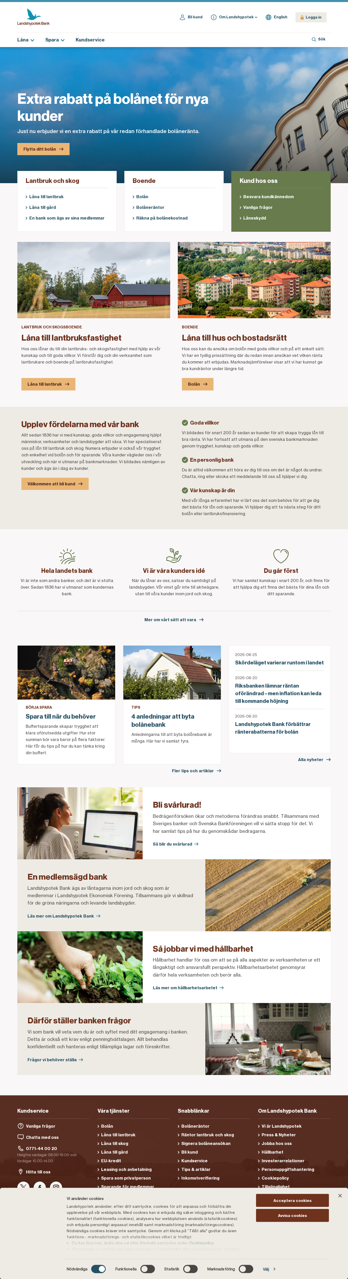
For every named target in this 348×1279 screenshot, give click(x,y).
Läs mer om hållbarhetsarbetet (185, 987)
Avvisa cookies (292, 1215)
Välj (266, 1269)
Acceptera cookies (292, 1200)
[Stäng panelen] (340, 1196)
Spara (52, 40)
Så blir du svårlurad (172, 844)
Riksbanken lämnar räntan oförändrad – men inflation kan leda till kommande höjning (278, 693)
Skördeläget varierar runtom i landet (279, 663)
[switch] (147, 1269)
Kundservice (90, 40)
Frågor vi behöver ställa (52, 1059)
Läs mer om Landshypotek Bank (61, 916)
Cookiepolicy (201, 1243)
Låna (23, 40)
